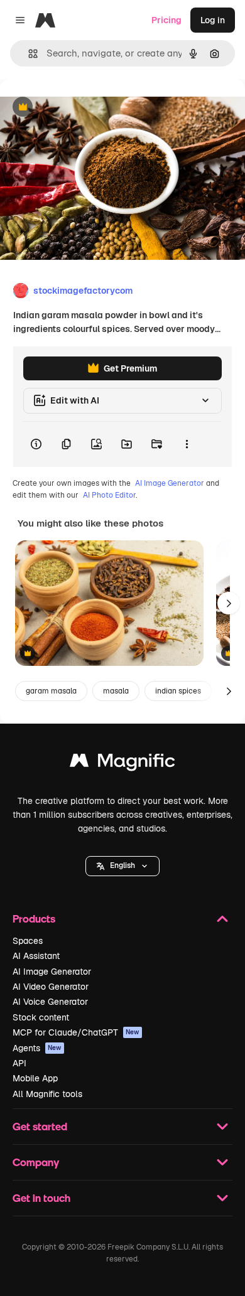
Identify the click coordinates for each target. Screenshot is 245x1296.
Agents (37, 1048)
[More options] (186, 444)
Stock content (41, 1017)
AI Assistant (36, 955)
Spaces (28, 940)
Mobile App (35, 1078)
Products (34, 918)
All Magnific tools (47, 1094)
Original (80, 108)
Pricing (166, 20)
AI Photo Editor (109, 495)
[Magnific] (122, 763)
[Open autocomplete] (28, 53)
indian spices (178, 691)
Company (36, 1162)
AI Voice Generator (50, 1001)
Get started (40, 1126)
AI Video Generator (51, 986)
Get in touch (41, 1197)
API (19, 1063)
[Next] (228, 603)
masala (116, 691)
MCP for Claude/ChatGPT (76, 1032)
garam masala (51, 691)
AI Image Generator (169, 483)
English (122, 865)
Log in (212, 20)
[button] (122, 866)
